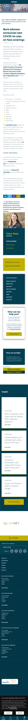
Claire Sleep (12, 234)
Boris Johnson (9, 202)
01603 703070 (5, 622)
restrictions (6, 209)
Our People (5, 560)
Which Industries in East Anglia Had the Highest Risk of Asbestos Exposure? (14, 417)
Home (3, 20)
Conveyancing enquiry (15, 329)
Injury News (9, 286)
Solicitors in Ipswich (8, 576)
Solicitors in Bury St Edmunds (10, 628)
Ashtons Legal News (11, 281)
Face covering (16, 206)
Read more (8, 425)
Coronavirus (16, 202)
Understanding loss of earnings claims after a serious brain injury (13, 440)
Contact (4, 570)
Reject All (20, 713)
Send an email (10, 245)
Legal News (9, 292)
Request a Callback (14, 372)
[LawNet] (14, 523)
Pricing (4, 568)
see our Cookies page (12, 707)
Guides (7, 294)
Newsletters (9, 300)
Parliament (21, 207)
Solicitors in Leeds (7, 593)
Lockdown (14, 207)
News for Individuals (11, 20)
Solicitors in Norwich (8, 610)
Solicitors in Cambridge (8, 645)
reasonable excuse (11, 125)
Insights (4, 563)
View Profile (10, 248)
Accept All (8, 713)
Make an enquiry (14, 334)
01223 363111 (4, 657)
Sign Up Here (7, 547)
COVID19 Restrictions (13, 204)
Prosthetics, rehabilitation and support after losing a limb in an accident (13, 463)
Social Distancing (14, 209)
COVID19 (5, 204)
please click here (13, 708)
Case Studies (9, 297)
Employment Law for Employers (12, 266)
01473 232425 (5, 588)
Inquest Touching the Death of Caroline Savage (13, 486)
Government (6, 207)
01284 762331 (5, 640)
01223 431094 (11, 241)
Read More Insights (14, 502)
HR (11, 207)
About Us (4, 558)
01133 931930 (5, 605)
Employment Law (21, 20)
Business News (9, 284)
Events (3, 565)
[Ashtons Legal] (14, 2)
